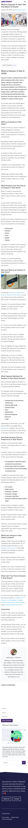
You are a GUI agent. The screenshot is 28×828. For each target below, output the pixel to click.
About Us (6, 799)
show (14, 65)
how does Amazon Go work (13, 605)
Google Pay (4, 428)
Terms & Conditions (7, 819)
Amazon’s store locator (8, 548)
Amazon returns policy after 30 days (13, 602)
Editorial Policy (15, 817)
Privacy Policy (5, 817)
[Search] (24, 762)
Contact (16, 799)
